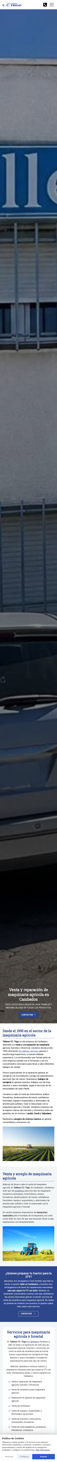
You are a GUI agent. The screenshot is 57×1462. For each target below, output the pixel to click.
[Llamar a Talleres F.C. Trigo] (45, 5)
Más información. (43, 1450)
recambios (19, 1191)
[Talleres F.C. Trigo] (12, 4)
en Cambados (33, 1341)
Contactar (27, 1015)
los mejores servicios (29, 1051)
